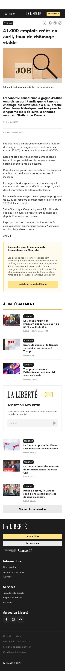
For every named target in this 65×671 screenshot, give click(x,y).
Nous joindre (9, 567)
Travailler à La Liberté (13, 593)
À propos (7, 577)
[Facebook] (6, 622)
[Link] (60, 23)
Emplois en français (12, 598)
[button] (6, 14)
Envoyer (52, 423)
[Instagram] (13, 622)
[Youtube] (20, 622)
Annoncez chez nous (13, 572)
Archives (7, 602)
